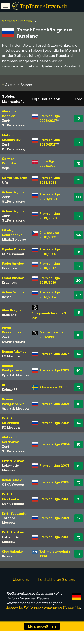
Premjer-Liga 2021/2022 (49, 180)
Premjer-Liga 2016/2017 (49, 265)
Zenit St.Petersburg (13, 122)
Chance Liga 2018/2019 (49, 234)
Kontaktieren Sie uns (56, 579)
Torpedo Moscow (8, 520)
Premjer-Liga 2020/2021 (49, 196)
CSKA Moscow (13, 254)
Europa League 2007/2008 (51, 334)
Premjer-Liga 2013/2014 (49, 294)
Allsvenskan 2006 (53, 387)
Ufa (5, 182)
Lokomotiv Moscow (10, 467)
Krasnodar (10, 268)
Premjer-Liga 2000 (54, 537)
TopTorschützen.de (43, 6)
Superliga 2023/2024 (48, 163)
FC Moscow (11, 356)
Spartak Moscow (15, 375)
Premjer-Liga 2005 (54, 423)
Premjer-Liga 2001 (54, 518)
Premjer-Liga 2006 (54, 404)
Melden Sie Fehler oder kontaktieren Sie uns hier (43, 607)
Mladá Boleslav (14, 239)
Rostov (7, 297)
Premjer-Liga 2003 (54, 465)
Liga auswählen (42, 626)
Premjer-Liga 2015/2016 (49, 280)
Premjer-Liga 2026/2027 (49, 118)
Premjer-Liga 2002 (54, 482)
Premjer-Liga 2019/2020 (49, 215)
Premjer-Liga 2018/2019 (49, 251)
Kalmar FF (10, 389)
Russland (9, 315)
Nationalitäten (17, 21)
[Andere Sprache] (75, 595)
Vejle (6, 168)
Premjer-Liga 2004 (54, 444)
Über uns (21, 579)
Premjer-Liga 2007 (54, 354)
